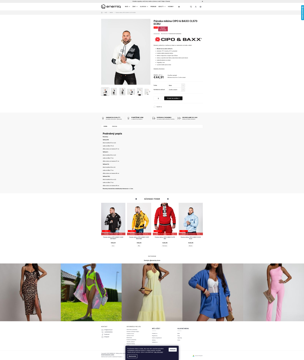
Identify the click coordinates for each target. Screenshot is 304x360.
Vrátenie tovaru (130, 333)
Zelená (190, 245)
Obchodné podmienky (132, 329)
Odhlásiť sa (154, 342)
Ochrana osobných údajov (133, 331)
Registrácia (154, 335)
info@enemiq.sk (108, 329)
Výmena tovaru (130, 335)
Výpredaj (179, 337)
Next (168, 199)
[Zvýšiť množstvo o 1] (161, 98)
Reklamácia (129, 337)
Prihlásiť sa (154, 333)
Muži (178, 333)
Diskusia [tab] (114, 126)
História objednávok (157, 337)
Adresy (154, 340)
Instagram (106, 336)
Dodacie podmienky (131, 339)
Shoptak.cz (119, 356)
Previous (136, 199)
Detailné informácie (159, 68)
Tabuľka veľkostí (131, 341)
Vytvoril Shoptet (199, 355)
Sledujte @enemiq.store (152, 260)
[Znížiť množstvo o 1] (155, 98)
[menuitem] (127, 6)
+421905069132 (108, 332)
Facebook (106, 334)
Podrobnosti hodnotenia (174, 33)
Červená (139, 245)
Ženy (178, 335)
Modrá (164, 245)
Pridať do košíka (172, 98)
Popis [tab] (105, 126)
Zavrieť (172, 106)
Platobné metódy (131, 343)
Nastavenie (132, 356)
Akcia (178, 340)
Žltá (113, 245)
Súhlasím (173, 349)
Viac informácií (158, 352)
